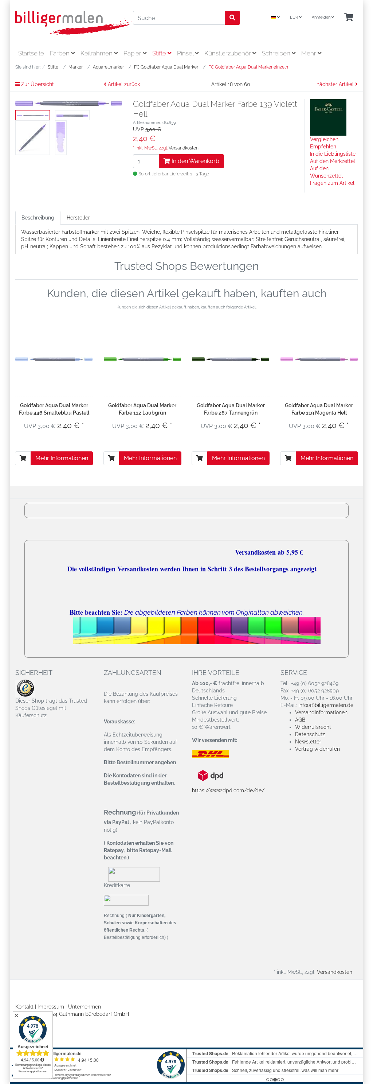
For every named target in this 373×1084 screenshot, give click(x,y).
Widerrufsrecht (313, 727)
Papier (133, 53)
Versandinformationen (321, 712)
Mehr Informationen (61, 458)
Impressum (51, 1007)
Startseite (31, 53)
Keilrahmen (97, 53)
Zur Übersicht (37, 84)
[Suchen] (232, 18)
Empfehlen (323, 146)
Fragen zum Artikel (332, 183)
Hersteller (78, 218)
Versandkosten (184, 148)
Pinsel (186, 53)
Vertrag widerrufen (317, 749)
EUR (294, 17)
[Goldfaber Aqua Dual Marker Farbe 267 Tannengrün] (231, 358)
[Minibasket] (349, 17)
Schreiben (277, 53)
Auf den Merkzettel (332, 161)
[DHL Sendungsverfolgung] (216, 754)
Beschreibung (37, 218)
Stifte (160, 53)
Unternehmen (84, 1007)
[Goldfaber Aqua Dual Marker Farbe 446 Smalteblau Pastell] (54, 358)
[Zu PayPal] (126, 900)
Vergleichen (324, 139)
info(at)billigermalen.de (325, 705)
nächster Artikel (336, 84)
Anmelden (321, 17)
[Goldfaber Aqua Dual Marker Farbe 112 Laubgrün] (142, 358)
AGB (300, 720)
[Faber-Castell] (328, 117)
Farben (60, 53)
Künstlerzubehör (228, 53)
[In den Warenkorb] (23, 458)
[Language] (275, 17)
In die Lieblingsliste (333, 154)
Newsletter (308, 742)
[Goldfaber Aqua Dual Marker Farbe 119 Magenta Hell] (319, 358)
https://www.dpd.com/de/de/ (228, 790)
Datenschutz (310, 734)
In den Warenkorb (194, 161)
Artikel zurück (123, 84)
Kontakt (24, 1007)
